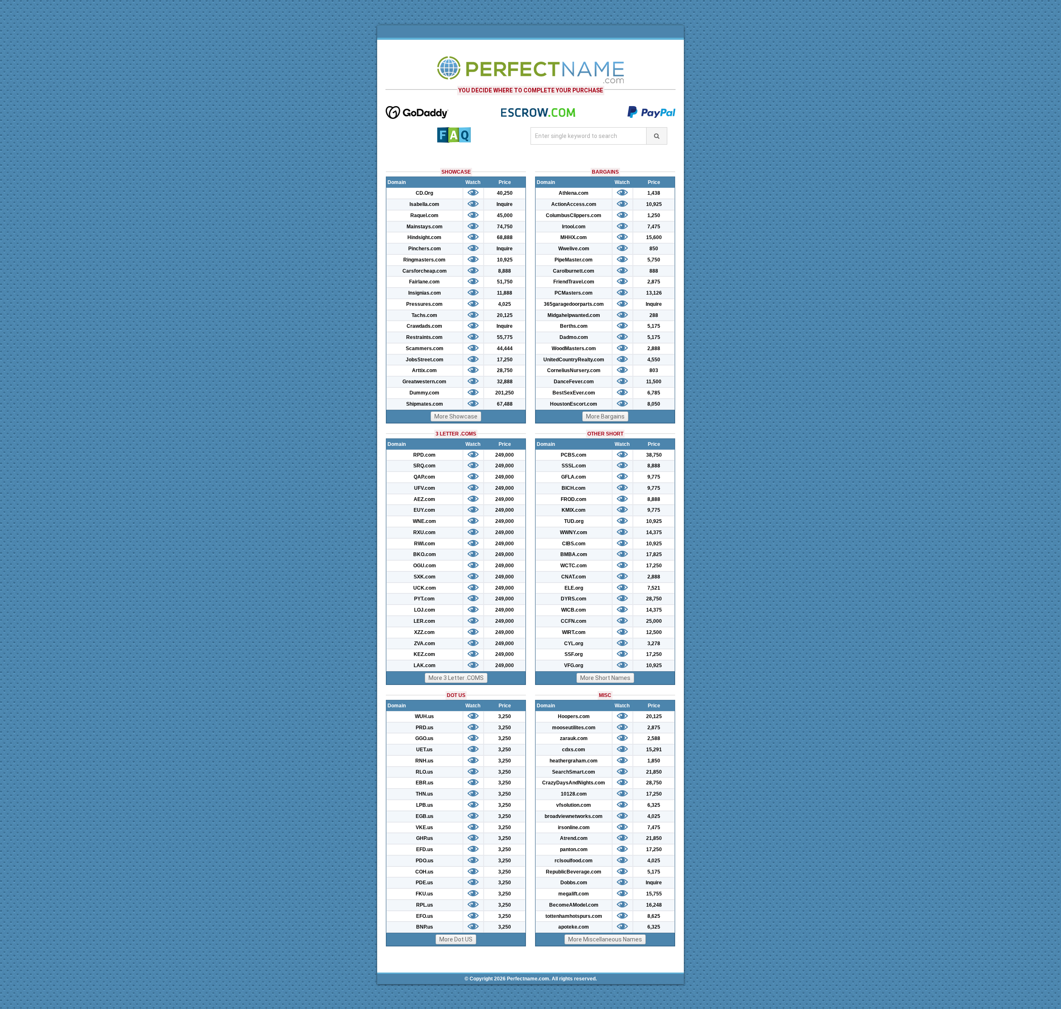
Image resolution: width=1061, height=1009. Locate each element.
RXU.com (424, 532)
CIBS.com (574, 544)
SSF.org (573, 654)
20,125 (505, 315)
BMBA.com (573, 554)
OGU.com (424, 566)
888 (653, 271)
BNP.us (424, 927)
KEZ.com (424, 654)
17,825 (654, 554)
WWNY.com (573, 532)
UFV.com (424, 488)
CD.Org (424, 193)
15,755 (654, 894)
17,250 (505, 360)
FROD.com (573, 499)
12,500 (654, 632)
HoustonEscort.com (573, 404)
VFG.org (573, 665)
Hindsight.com (424, 237)
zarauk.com (574, 738)
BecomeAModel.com (573, 905)
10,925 (505, 260)
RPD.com (424, 455)
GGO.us (424, 738)
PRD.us (425, 728)
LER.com (424, 621)
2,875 (653, 282)
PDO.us (425, 861)
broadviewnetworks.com (574, 816)
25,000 (654, 621)
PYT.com (424, 599)
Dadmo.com (574, 337)
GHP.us (424, 838)
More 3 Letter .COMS (456, 678)
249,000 (504, 455)
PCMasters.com (574, 293)
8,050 (653, 404)
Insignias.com (424, 293)
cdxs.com (573, 750)
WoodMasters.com (574, 348)
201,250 (504, 393)
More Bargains (605, 416)
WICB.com (573, 610)
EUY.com (424, 510)
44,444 (505, 348)
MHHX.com (573, 237)
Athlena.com (574, 193)
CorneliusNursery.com (574, 370)
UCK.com (424, 588)
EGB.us (425, 816)
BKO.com (424, 554)
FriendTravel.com (573, 282)
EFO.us (424, 916)
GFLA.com (573, 477)
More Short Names (605, 678)
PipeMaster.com (574, 260)
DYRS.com (573, 599)
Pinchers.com (424, 249)
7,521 (653, 588)
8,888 (504, 271)
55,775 (505, 337)
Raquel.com (424, 215)
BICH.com (574, 488)
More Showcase (455, 416)
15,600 (654, 237)
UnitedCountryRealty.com (573, 360)
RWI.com (424, 544)
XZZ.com (424, 632)
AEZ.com (424, 499)
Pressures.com (424, 304)
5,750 (653, 260)
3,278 (653, 643)
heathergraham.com (574, 761)
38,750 (654, 455)
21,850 (654, 772)
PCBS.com (573, 455)
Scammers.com (424, 348)
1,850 (653, 761)
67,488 (505, 404)
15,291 (654, 750)
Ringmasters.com (424, 260)
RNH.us (424, 761)
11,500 (653, 382)
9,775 (653, 477)
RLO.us (424, 772)
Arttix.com (424, 370)
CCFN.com (573, 621)
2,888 (653, 348)
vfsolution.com (573, 805)
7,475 (653, 227)
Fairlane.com (424, 282)
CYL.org (573, 643)
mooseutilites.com (574, 728)
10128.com (574, 794)
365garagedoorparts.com (574, 304)
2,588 (653, 738)
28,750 (505, 370)
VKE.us (424, 827)
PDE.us (424, 883)
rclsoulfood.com (574, 861)
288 (653, 315)
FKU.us (424, 894)
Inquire (505, 204)
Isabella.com (424, 204)
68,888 (505, 237)
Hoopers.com (574, 716)
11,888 (504, 293)
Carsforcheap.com (424, 271)
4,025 (504, 304)
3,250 (504, 716)
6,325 (653, 805)
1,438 (653, 193)
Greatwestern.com (424, 382)
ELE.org (573, 588)
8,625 (653, 916)
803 (653, 370)
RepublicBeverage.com (573, 872)
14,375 (654, 532)
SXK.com (425, 577)
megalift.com (573, 894)
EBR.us (425, 783)
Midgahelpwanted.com (573, 315)
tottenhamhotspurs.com (573, 916)
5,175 (653, 326)
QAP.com (424, 477)
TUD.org (574, 521)
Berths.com (574, 326)
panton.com (574, 849)
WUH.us (424, 716)
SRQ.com (424, 466)
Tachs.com (424, 315)
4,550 (653, 360)
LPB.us (424, 805)
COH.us (424, 872)
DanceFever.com (574, 382)
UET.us (424, 750)
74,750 (505, 227)
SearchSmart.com (573, 772)
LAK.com (425, 665)
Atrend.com (574, 838)
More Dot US (455, 939)
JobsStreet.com (424, 360)
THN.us (424, 794)
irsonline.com (574, 827)
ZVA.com (424, 643)
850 (653, 249)
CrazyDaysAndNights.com (573, 783)
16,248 (654, 905)
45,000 (505, 215)
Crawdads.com (424, 326)
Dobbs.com (573, 883)
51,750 (505, 282)
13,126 (654, 293)
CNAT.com (573, 577)
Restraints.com (424, 337)
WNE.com (424, 521)
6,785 (653, 393)
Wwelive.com (573, 249)
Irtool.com (574, 227)
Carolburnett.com (573, 271)
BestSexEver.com (573, 393)
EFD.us (424, 849)
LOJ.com (424, 610)
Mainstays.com (425, 227)
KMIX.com (574, 510)
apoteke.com (573, 927)
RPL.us (424, 905)
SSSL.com (574, 466)
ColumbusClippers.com (573, 215)
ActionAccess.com (573, 204)
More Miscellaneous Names (605, 939)
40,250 (505, 193)
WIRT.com (574, 632)
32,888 (505, 382)
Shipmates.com (424, 404)
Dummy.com (424, 393)
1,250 (653, 215)
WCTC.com (573, 566)
